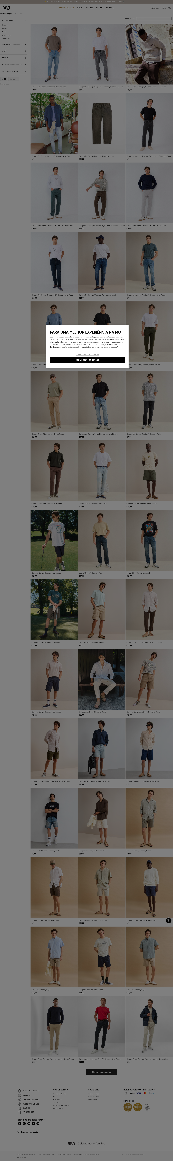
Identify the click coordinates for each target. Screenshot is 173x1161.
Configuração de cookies (87, 355)
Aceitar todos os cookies (87, 360)
